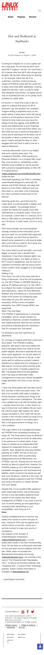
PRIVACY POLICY (11, 625)
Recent (32, 16)
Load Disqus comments (13, 579)
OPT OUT (22, 627)
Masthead (10, 634)
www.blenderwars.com (12, 557)
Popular (21, 16)
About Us (21, 637)
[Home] (10, 5)
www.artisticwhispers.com (14, 539)
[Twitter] (32, 612)
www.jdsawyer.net (21, 571)
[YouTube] (22, 612)
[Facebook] (28, 612)
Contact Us (10, 641)
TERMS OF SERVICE (28, 625)
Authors (10, 637)
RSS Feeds (21, 634)
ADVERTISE (11, 627)
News (10, 16)
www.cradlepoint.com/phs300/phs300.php (21, 173)
